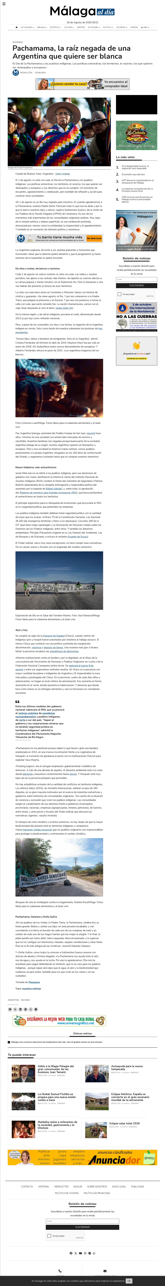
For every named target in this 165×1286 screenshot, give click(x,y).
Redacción (26, 73)
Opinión (134, 27)
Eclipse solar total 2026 (124, 1123)
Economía (93, 27)
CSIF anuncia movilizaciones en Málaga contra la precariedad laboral (137, 199)
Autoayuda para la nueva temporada (127, 1067)
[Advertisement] (136, 387)
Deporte (81, 27)
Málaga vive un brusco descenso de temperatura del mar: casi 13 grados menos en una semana (56, 1042)
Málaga (41, 27)
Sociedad (121, 27)
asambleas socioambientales (35, 715)
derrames (28, 774)
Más (145, 27)
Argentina (13, 1000)
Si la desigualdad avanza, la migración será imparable (135, 167)
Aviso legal (119, 1187)
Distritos (54, 27)
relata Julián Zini (64, 308)
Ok (129, 1281)
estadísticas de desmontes (64, 651)
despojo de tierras (53, 647)
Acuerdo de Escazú (77, 536)
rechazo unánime (28, 713)
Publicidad (137, 1187)
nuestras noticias (31, 988)
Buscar (78, 1187)
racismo (25, 1000)
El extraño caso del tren (133, 174)
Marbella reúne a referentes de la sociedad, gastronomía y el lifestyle (57, 1125)
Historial (43, 1187)
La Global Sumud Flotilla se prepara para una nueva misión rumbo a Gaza (57, 1097)
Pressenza (34, 982)
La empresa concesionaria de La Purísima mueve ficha (137, 190)
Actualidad (27, 27)
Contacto (27, 1187)
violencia (36, 647)
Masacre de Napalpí (54, 636)
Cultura (68, 27)
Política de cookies (67, 1193)
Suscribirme (136, 286)
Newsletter (61, 1187)
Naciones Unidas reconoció (37, 829)
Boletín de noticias (137, 258)
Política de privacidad (97, 1193)
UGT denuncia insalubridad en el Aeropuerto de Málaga (138, 181)
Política (107, 27)
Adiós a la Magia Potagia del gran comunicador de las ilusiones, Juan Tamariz (56, 1069)
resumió (91, 433)
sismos (73, 774)
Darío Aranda (62, 174)
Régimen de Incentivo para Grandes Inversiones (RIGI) (49, 492)
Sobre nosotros (97, 1187)
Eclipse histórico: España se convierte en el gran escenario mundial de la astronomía (130, 1097)
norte (22, 720)
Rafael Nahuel (53, 488)
